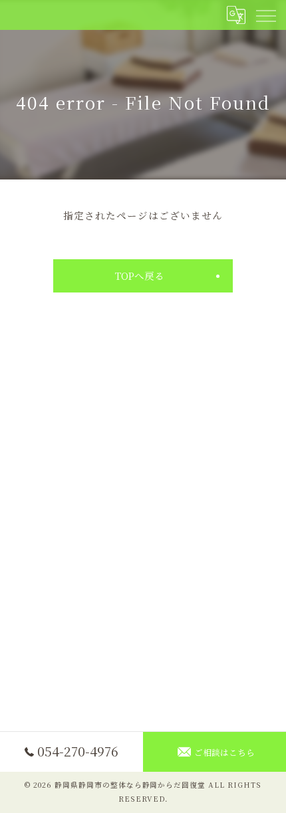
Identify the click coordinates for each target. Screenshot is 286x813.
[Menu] (265, 14)
